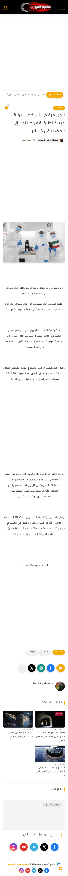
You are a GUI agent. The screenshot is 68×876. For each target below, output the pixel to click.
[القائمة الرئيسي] (62, 7)
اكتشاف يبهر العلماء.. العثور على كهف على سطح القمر (50, 737)
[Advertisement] (34, 54)
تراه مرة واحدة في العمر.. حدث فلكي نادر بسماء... (20, 735)
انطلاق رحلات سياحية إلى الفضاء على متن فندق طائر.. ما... (50, 772)
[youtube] (24, 847)
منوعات (31, 652)
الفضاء (58, 108)
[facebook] (55, 847)
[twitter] (44, 847)
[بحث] (5, 7)
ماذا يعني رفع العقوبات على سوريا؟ (25, 94)
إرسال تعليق (52, 804)
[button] (51, 668)
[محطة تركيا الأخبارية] (34, 7)
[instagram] (13, 847)
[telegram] (34, 847)
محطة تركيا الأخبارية (18, 864)
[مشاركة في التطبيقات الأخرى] (22, 668)
